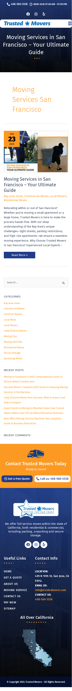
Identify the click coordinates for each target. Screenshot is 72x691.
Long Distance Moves (15, 330)
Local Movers (58, 196)
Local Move (10, 319)
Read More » (19, 254)
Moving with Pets (13, 341)
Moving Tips (10, 336)
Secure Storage (12, 352)
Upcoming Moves (13, 358)
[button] (61, 23)
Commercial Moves (36, 196)
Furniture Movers (13, 314)
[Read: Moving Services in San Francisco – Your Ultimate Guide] (36, 151)
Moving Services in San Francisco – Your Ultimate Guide (30, 184)
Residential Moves (15, 200)
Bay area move (13, 196)
